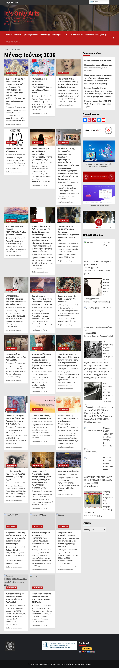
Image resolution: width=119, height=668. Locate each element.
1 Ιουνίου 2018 (21, 605)
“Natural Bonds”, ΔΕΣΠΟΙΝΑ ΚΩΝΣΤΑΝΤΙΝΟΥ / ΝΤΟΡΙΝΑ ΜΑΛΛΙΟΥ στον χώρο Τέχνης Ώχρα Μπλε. (42, 86)
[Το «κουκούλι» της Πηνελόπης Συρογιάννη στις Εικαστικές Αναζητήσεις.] (68, 404)
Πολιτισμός (56, 34)
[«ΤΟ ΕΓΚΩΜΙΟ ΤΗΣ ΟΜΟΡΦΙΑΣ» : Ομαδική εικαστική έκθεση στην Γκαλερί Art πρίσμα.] (68, 67)
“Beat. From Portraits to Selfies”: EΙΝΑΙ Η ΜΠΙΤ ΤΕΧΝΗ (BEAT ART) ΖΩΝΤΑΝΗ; (42, 598)
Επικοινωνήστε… (13, 42)
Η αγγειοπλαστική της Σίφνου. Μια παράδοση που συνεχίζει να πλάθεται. (98, 68)
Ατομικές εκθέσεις (13, 34)
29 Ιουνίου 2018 (73, 91)
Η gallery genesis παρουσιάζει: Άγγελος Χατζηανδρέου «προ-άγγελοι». (15, 475)
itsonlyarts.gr (100, 34)
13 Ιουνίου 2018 (21, 427)
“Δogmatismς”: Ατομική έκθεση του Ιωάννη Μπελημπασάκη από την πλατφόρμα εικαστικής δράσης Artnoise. (68, 539)
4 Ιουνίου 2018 (47, 550)
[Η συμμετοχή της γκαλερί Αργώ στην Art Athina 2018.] (16, 343)
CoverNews (75, 664)
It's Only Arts (22, 13)
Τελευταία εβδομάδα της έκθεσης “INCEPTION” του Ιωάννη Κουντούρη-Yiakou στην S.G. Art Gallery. (41, 539)
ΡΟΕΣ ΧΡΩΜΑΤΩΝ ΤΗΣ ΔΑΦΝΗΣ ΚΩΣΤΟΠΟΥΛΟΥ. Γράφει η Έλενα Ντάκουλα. (16, 230)
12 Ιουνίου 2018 (47, 422)
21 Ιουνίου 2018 (21, 238)
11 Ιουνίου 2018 (21, 483)
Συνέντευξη (45, 34)
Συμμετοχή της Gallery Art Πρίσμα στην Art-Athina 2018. (68, 299)
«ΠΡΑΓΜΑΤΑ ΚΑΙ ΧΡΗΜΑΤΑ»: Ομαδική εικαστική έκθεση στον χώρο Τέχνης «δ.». (16, 300)
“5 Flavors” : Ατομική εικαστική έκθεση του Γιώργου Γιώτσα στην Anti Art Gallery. (15, 419)
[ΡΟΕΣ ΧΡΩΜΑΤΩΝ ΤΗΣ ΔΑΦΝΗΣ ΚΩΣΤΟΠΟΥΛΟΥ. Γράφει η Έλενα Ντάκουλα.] (16, 215)
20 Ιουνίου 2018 (47, 255)
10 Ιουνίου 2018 (47, 491)
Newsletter (89, 34)
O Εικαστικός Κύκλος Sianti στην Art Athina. (42, 417)
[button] (113, 38)
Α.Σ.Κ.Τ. (66, 34)
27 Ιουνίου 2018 (73, 182)
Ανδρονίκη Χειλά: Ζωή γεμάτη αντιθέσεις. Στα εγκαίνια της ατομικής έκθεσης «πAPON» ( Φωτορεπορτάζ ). (16, 538)
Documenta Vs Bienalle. (68, 471)
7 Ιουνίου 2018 (73, 474)
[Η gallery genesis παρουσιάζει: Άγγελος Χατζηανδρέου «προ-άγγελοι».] (16, 460)
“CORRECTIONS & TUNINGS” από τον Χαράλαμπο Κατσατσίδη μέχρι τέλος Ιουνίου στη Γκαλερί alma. (68, 233)
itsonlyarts (11, 107)
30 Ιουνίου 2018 (21, 107)
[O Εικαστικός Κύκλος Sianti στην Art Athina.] (42, 404)
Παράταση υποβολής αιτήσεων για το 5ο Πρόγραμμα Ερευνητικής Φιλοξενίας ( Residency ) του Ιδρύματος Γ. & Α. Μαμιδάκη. (98, 79)
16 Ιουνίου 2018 (73, 305)
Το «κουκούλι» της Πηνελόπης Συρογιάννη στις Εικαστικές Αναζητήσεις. (68, 419)
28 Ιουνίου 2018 (21, 155)
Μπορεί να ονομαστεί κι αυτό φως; (98, 60)
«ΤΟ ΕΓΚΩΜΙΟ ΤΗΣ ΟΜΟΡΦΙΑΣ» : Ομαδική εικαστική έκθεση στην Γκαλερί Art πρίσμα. (68, 83)
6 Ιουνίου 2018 (21, 547)
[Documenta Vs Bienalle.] (68, 460)
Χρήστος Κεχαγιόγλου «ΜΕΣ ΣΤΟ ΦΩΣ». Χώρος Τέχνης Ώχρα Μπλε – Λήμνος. (98, 104)
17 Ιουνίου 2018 (47, 308)
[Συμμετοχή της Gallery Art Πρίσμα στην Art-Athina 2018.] (68, 285)
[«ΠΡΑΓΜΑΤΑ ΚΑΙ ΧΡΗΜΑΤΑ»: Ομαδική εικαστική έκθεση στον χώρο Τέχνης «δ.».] (16, 285)
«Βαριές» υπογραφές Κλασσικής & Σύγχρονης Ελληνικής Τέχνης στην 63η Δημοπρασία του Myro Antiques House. (68, 360)
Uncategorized (11, 73)
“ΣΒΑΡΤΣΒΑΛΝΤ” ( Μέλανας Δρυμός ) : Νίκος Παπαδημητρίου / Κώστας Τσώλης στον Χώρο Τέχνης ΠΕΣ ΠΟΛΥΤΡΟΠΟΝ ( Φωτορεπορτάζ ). (42, 479)
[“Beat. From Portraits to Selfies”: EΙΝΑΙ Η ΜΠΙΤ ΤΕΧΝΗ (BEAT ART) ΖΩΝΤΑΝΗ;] (42, 582)
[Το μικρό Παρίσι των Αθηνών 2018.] (16, 137)
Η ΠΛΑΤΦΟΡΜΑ (77, 34)
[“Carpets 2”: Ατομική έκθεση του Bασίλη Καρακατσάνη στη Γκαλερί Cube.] (16, 582)
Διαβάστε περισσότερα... (14, 124)
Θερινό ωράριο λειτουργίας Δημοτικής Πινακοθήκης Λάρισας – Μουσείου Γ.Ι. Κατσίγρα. (42, 300)
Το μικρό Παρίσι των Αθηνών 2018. (14, 150)
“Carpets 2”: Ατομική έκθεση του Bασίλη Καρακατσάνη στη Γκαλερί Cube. (15, 598)
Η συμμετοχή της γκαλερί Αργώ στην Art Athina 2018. (16, 357)
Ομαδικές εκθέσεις (30, 34)
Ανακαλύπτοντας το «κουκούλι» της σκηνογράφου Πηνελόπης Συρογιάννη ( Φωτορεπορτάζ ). (42, 154)
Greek (95, 2)
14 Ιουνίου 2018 (21, 363)
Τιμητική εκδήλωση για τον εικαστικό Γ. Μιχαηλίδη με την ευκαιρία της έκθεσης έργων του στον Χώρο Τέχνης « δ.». (42, 361)
